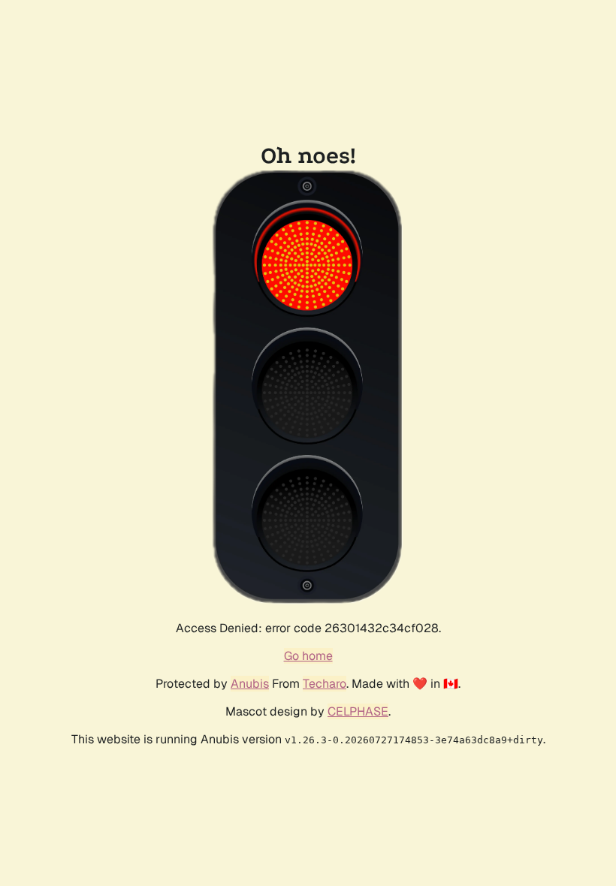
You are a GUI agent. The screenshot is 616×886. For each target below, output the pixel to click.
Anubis (250, 684)
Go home (308, 656)
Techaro (324, 684)
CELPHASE (358, 711)
